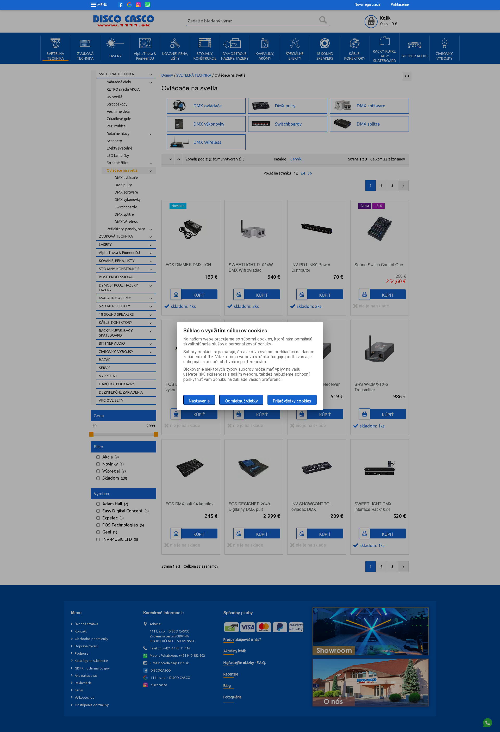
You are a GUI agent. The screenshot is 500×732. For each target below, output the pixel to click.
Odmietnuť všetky (241, 401)
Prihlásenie (400, 4)
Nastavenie (199, 401)
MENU (102, 5)
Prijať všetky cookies (292, 401)
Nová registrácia (367, 4)
